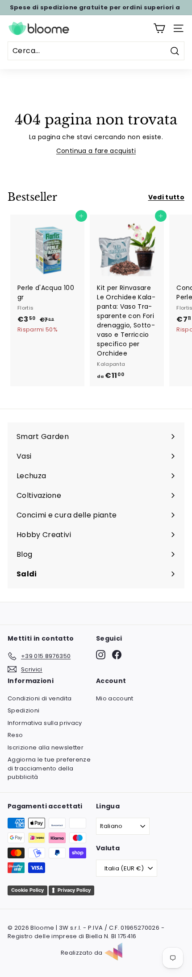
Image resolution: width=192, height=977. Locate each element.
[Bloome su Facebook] (116, 654)
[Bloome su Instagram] (100, 654)
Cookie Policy (27, 890)
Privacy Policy (74, 890)
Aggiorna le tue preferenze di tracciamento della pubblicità (49, 768)
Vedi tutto (166, 197)
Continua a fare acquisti (96, 150)
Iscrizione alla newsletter (45, 747)
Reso (15, 735)
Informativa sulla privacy (45, 723)
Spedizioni (24, 710)
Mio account (115, 698)
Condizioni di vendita (39, 698)
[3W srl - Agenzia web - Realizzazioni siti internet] (117, 953)
